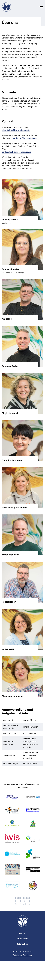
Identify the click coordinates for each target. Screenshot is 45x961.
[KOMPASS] (12, 810)
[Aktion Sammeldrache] (33, 824)
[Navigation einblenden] (41, 7)
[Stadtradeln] (12, 824)
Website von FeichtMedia (22, 955)
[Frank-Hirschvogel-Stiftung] (33, 838)
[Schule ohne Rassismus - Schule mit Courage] (33, 870)
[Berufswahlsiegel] (33, 854)
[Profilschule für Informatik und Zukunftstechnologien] (12, 854)
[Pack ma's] (33, 810)
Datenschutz (22, 944)
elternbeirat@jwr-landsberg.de (16, 130)
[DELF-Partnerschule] (12, 870)
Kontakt (22, 933)
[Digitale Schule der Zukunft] (12, 886)
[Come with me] (33, 797)
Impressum (22, 938)
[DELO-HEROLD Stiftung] (22, 901)
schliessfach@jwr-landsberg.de (16, 152)
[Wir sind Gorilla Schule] (32, 886)
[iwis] (12, 839)
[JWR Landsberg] (9, 7)
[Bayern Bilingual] (12, 797)
